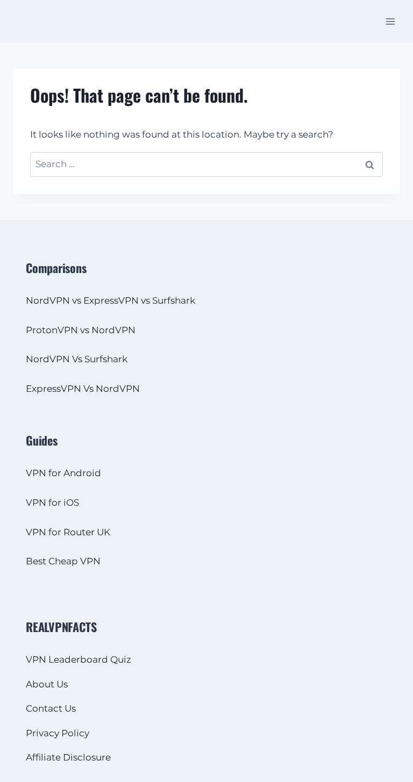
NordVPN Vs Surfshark (76, 359)
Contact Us (51, 708)
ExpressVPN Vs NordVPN (83, 388)
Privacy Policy (57, 733)
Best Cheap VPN (63, 561)
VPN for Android (63, 473)
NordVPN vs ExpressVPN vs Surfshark (110, 300)
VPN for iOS (52, 502)
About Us (47, 684)
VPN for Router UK (68, 532)
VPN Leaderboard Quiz (78, 659)
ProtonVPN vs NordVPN (81, 330)
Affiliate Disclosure (68, 757)
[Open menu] (390, 21)
